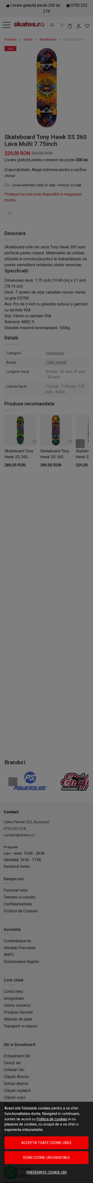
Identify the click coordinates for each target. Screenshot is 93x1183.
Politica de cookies (52, 1119)
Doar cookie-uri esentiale (46, 1158)
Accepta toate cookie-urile (46, 1143)
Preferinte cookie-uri (47, 1172)
